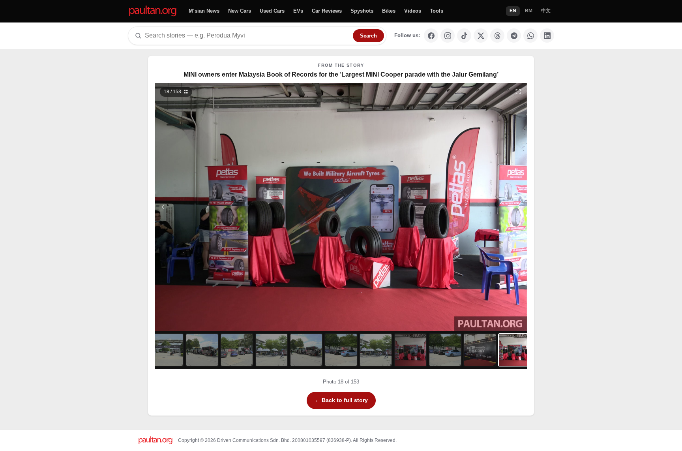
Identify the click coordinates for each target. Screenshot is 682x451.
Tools (436, 11)
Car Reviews (327, 11)
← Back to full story (341, 400)
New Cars (239, 11)
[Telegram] (514, 35)
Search (368, 36)
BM (528, 10)
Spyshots (361, 11)
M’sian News (204, 11)
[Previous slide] (201, 207)
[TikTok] (464, 35)
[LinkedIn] (547, 35)
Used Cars (272, 11)
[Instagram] (447, 35)
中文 (546, 10)
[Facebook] (431, 35)
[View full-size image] (518, 91)
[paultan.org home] (153, 11)
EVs (298, 11)
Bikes (388, 11)
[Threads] (497, 35)
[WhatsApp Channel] (530, 35)
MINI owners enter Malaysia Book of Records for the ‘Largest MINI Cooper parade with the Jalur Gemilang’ (341, 74)
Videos (412, 11)
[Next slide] (480, 207)
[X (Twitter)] (481, 35)
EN (513, 10)
